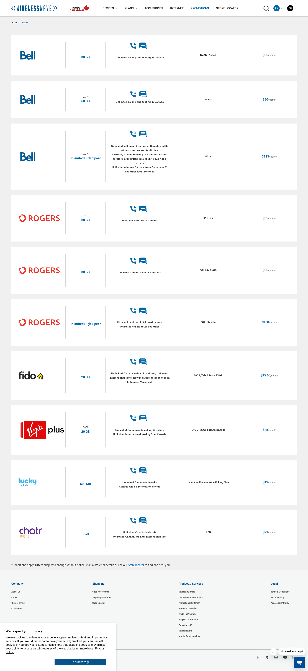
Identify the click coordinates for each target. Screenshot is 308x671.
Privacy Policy (277, 597)
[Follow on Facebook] (257, 657)
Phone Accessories (188, 608)
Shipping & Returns (101, 597)
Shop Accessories (100, 592)
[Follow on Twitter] (267, 657)
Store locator (136, 565)
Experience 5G (185, 625)
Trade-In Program (187, 614)
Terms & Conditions (280, 592)
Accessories (153, 8)
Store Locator (227, 8)
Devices (108, 8)
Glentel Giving (18, 603)
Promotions (200, 8)
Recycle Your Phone (188, 619)
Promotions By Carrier (189, 603)
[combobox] (276, 8)
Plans (129, 8)
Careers (15, 597)
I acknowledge (80, 662)
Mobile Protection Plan (190, 636)
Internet (177, 8)
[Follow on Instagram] (276, 657)
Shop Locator (98, 603)
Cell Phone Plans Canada (190, 597)
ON (290, 8)
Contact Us (16, 608)
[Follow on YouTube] (285, 657)
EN (276, 8)
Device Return (185, 631)
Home (14, 22)
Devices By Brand (187, 592)
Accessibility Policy (280, 603)
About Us (15, 592)
